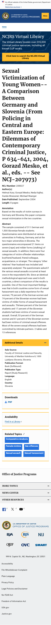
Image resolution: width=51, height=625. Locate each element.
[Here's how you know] (25, 4)
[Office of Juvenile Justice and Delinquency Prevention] (10, 547)
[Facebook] (5, 510)
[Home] (25, 15)
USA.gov (5, 607)
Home (4, 27)
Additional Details (14, 342)
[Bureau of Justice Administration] (10, 537)
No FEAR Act (7, 595)
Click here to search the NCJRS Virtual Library (25, 57)
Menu (45, 16)
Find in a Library (12, 421)
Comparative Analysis (17, 439)
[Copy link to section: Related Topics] (23, 434)
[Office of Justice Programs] (5, 16)
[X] (13, 510)
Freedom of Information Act (14, 601)
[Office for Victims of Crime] (25, 547)
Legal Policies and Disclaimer (14, 589)
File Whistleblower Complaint (14, 570)
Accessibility (7, 564)
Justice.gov (7, 614)
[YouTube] (22, 510)
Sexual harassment (34, 453)
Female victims (13, 446)
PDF (10, 402)
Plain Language (8, 576)
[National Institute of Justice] (41, 537)
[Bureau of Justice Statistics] (25, 538)
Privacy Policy (8, 582)
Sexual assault (13, 453)
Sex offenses (31, 446)
